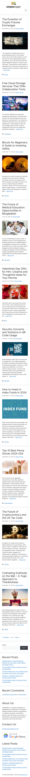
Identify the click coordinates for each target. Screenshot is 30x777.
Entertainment (8, 503)
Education (7, 260)
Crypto (6, 74)
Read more (7, 70)
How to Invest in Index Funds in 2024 (14, 391)
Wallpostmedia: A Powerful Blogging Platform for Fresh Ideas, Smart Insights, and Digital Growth (14, 662)
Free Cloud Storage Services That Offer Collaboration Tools (14, 86)
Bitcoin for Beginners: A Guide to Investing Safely (15, 145)
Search (4, 645)
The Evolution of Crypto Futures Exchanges (12, 22)
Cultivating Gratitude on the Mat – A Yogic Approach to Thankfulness (14, 577)
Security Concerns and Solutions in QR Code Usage (13, 332)
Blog (5, 320)
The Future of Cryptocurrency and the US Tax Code (14, 514)
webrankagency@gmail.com (10, 729)
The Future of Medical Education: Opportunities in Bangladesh (13, 209)
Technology (7, 134)
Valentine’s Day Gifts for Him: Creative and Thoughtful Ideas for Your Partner (15, 273)
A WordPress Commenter (9, 694)
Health (6, 629)
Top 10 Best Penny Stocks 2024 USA (13, 452)
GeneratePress (24, 774)
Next (17, 637)
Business (6, 381)
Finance (6, 196)
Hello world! (22, 694)
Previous (5, 637)
